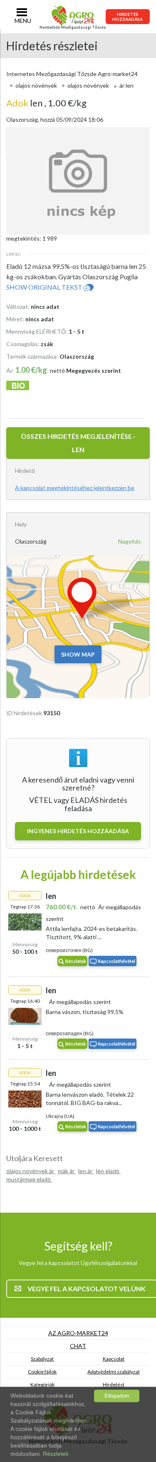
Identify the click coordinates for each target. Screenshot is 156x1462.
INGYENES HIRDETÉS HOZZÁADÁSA (78, 830)
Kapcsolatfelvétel (116, 961)
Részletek (75, 961)
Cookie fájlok (42, 1371)
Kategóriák (42, 1384)
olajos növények (36, 85)
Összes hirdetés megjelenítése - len (78, 442)
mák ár (67, 1170)
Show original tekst (44, 287)
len (25, 102)
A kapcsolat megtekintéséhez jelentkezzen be (74, 487)
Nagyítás (129, 541)
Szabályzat (42, 1359)
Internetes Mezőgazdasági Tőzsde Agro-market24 (72, 73)
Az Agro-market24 (78, 1332)
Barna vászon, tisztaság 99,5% (85, 1011)
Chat (78, 1345)
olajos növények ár (30, 1170)
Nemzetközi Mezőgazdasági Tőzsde (73, 27)
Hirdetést (113, 1384)
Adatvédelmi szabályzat (113, 1371)
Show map (78, 654)
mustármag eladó (29, 1179)
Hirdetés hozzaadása (127, 17)
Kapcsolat (113, 1359)
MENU (23, 20)
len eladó (108, 1170)
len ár (86, 1170)
